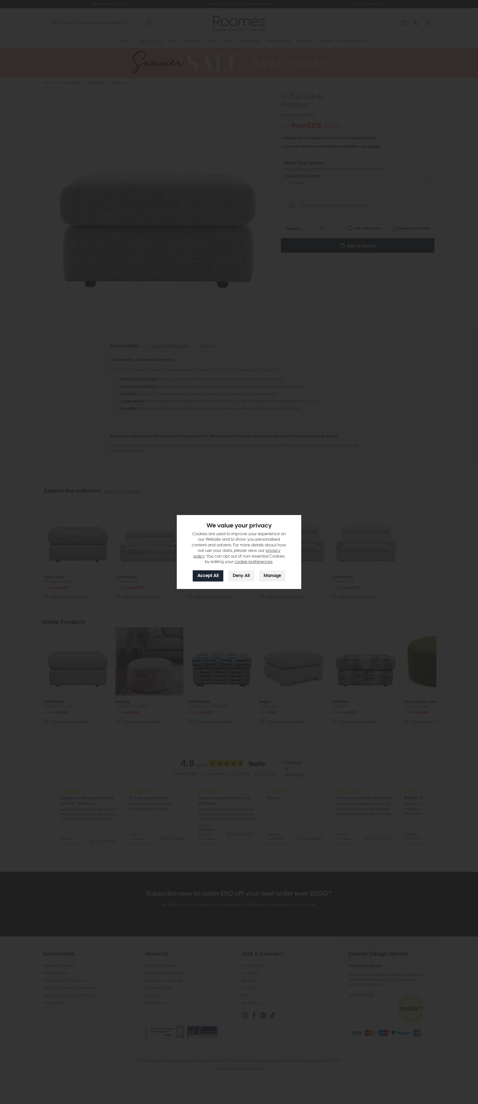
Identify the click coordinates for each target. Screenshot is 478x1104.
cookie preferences (253, 562)
